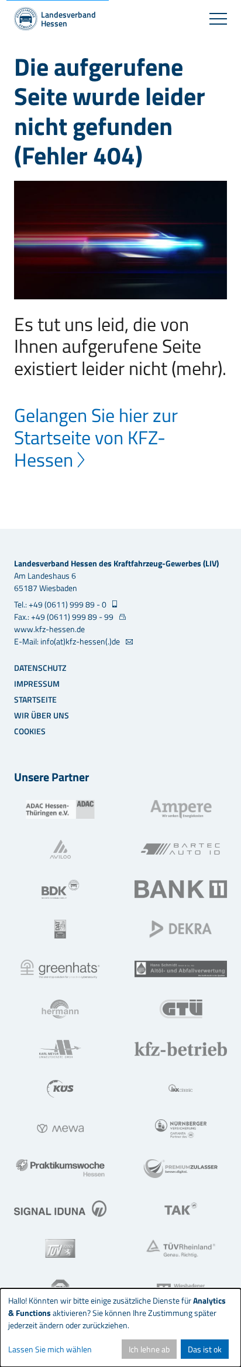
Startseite (35, 699)
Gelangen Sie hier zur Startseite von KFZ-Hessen (96, 437)
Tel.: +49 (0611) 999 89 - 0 (61, 604)
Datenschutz (40, 667)
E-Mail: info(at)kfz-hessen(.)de (68, 641)
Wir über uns (41, 715)
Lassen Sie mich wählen (50, 1349)
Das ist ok (205, 1349)
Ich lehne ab (149, 1349)
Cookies (30, 731)
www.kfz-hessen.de (49, 629)
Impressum (37, 683)
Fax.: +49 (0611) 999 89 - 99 (64, 616)
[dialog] (120, 1327)
